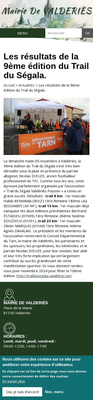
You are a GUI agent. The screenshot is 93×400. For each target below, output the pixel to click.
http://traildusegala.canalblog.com (44, 275)
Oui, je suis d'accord (22, 391)
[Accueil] (46, 11)
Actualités (27, 85)
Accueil (9, 85)
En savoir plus (13, 381)
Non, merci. (54, 392)
